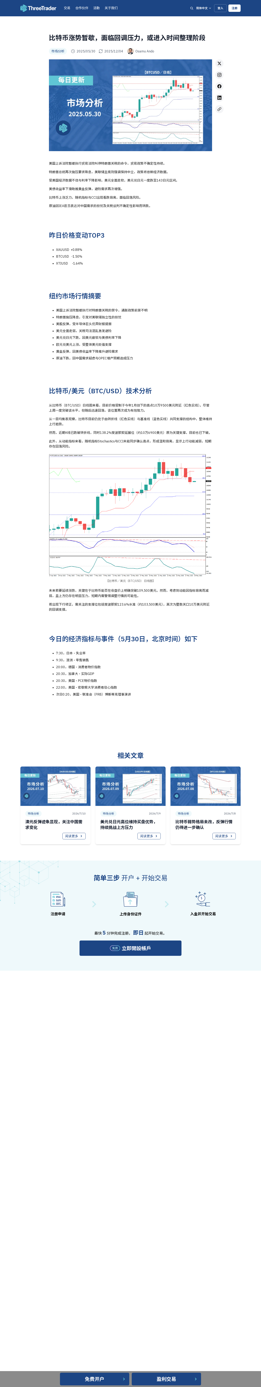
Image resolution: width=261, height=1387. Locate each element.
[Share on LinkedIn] (219, 98)
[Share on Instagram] (219, 75)
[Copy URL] (219, 109)
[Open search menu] (192, 8)
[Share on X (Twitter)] (219, 63)
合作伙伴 (81, 8)
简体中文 (202, 8)
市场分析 (57, 51)
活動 (96, 8)
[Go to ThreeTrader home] (38, 8)
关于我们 (111, 8)
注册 (234, 8)
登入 (220, 8)
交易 (67, 8)
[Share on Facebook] (219, 86)
